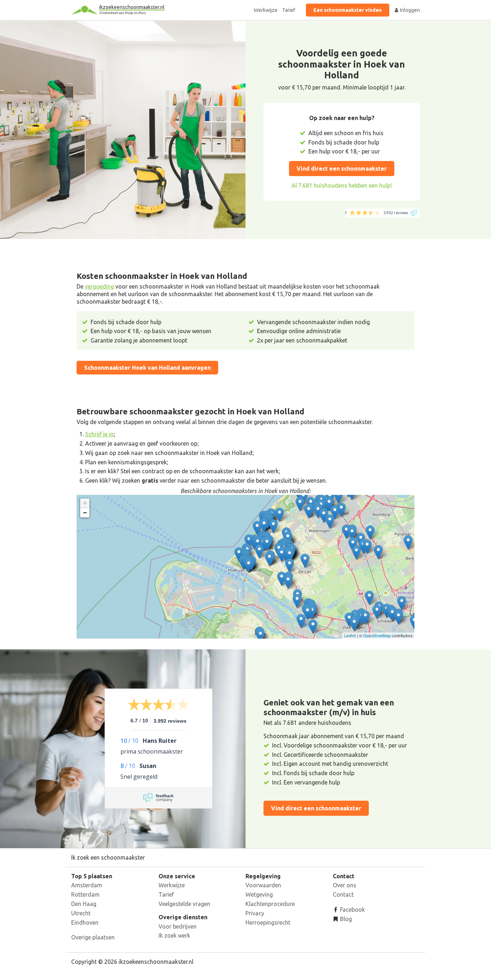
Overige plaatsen (93, 937)
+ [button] (85, 503)
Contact (343, 894)
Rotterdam (85, 894)
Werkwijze (265, 10)
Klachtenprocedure (270, 904)
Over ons (344, 885)
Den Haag (83, 904)
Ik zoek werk (174, 935)
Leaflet (350, 635)
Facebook (352, 909)
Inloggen (409, 10)
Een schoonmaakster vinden (347, 10)
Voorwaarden (263, 885)
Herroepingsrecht (268, 922)
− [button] (85, 512)
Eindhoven (84, 922)
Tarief (288, 10)
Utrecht (81, 913)
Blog (345, 919)
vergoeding (99, 286)
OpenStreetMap (377, 635)
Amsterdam (86, 885)
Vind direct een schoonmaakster (342, 168)
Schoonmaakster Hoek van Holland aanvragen (147, 367)
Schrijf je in (99, 434)
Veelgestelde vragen (184, 904)
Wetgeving (259, 894)
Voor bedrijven (178, 926)
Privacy (255, 913)
